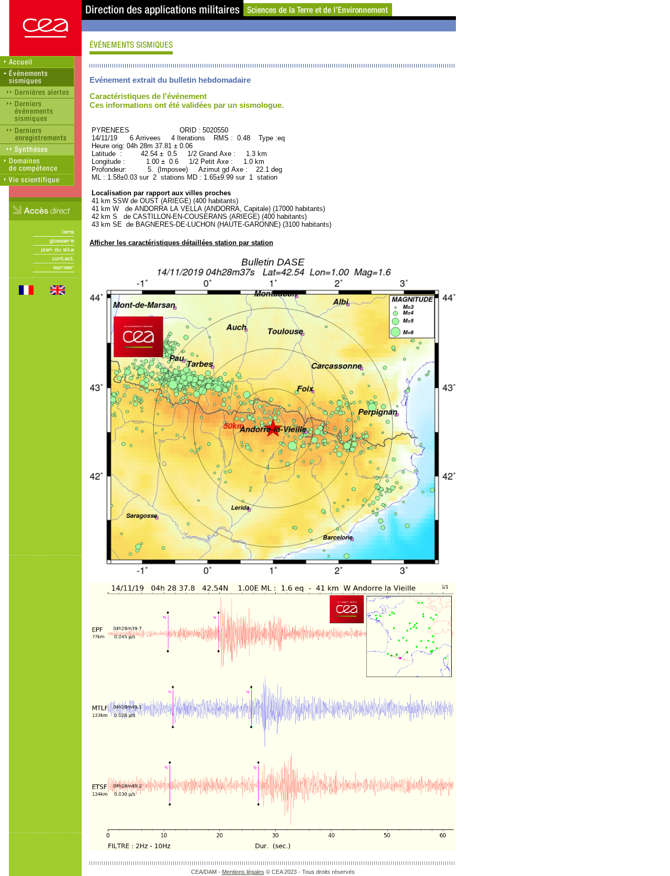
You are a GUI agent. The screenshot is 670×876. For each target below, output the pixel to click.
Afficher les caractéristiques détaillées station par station (181, 243)
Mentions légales (243, 872)
